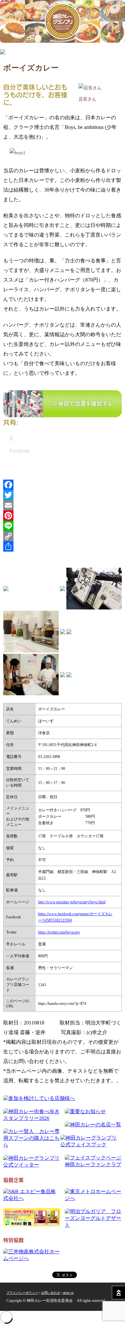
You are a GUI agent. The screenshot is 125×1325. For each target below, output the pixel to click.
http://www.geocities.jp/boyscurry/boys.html (71, 902)
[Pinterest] (62, 515)
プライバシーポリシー (22, 1292)
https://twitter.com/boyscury (59, 932)
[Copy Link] (62, 536)
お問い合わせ (50, 1292)
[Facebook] (62, 485)
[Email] (62, 505)
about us (68, 1292)
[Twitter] (62, 495)
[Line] (62, 526)
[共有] (62, 546)
